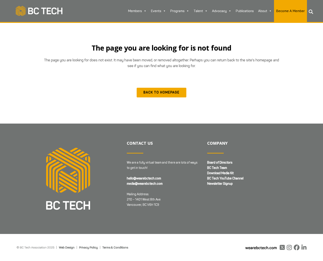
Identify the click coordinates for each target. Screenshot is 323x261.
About (262, 11)
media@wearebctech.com (145, 184)
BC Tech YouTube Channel (225, 178)
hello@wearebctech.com (144, 178)
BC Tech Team (217, 168)
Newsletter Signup (220, 184)
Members (135, 11)
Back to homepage (161, 92)
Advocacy (219, 11)
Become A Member (290, 11)
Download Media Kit (220, 173)
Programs (177, 11)
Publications (245, 11)
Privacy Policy (88, 247)
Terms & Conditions (115, 247)
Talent (198, 11)
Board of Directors (219, 162)
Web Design (66, 247)
